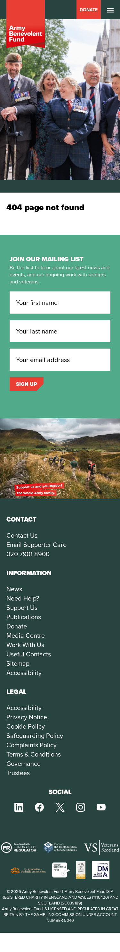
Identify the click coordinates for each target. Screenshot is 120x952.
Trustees (18, 772)
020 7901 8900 (28, 553)
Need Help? (22, 598)
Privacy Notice (26, 717)
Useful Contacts (28, 654)
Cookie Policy (25, 726)
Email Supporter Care (36, 544)
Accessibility (24, 672)
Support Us (21, 607)
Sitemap (17, 663)
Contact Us (21, 535)
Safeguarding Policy (34, 735)
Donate (89, 9)
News (14, 588)
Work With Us (25, 644)
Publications (23, 616)
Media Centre (25, 635)
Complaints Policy (31, 744)
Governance (23, 763)
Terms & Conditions (33, 754)
